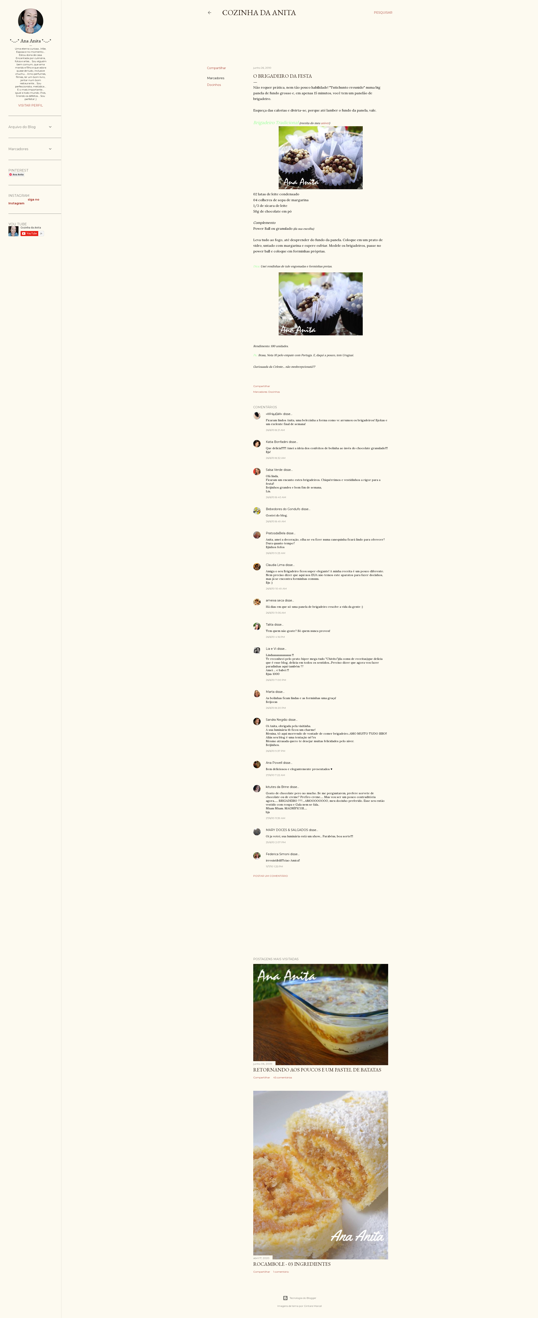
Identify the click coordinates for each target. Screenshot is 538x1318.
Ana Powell (274, 763)
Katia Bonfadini (277, 442)
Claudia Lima (275, 565)
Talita (269, 624)
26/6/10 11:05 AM (276, 612)
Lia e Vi (271, 649)
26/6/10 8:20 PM (276, 707)
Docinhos (214, 85)
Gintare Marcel (313, 1305)
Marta (270, 692)
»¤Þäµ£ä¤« (274, 414)
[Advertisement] (283, 44)
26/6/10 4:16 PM (275, 636)
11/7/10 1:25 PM (274, 866)
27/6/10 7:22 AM (275, 775)
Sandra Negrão (276, 720)
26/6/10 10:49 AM (276, 588)
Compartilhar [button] (216, 68)
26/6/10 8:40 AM (276, 497)
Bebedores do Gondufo (283, 509)
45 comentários (282, 1077)
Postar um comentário (270, 875)
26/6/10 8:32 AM (275, 457)
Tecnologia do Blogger (303, 1298)
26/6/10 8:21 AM (275, 430)
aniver (325, 123)
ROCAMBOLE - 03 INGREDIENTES (292, 1264)
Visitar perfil (30, 105)
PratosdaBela (275, 533)
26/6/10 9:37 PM (275, 750)
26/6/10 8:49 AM (276, 521)
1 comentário (281, 1271)
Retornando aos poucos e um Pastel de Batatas (317, 1069)
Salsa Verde (274, 470)
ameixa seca (275, 600)
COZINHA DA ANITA (259, 12)
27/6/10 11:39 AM (275, 818)
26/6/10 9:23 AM (275, 553)
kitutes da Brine (277, 787)
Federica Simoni (277, 854)
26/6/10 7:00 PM (276, 679)
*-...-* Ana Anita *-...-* (30, 40)
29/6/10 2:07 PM (276, 842)
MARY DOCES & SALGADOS (287, 830)
